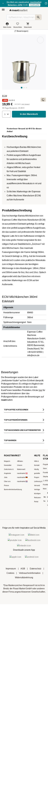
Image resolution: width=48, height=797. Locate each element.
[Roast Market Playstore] (28, 509)
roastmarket (34, 5)
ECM (4, 96)
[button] (6, 114)
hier (40, 390)
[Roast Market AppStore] (20, 509)
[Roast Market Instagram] (8, 496)
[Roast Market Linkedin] (40, 496)
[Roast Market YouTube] (24, 496)
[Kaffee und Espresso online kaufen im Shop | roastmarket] (18, 10)
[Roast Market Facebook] (32, 496)
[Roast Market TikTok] (16, 496)
